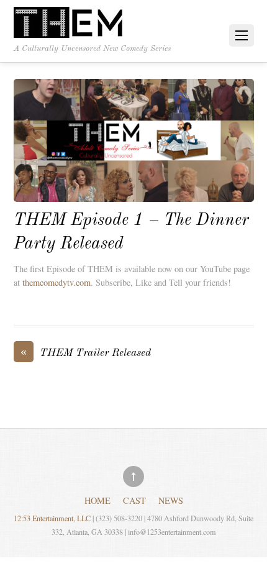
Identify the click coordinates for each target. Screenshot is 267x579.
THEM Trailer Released (85, 352)
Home (97, 500)
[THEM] (69, 23)
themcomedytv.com (56, 282)
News (170, 500)
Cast (134, 500)
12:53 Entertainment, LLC (52, 518)
